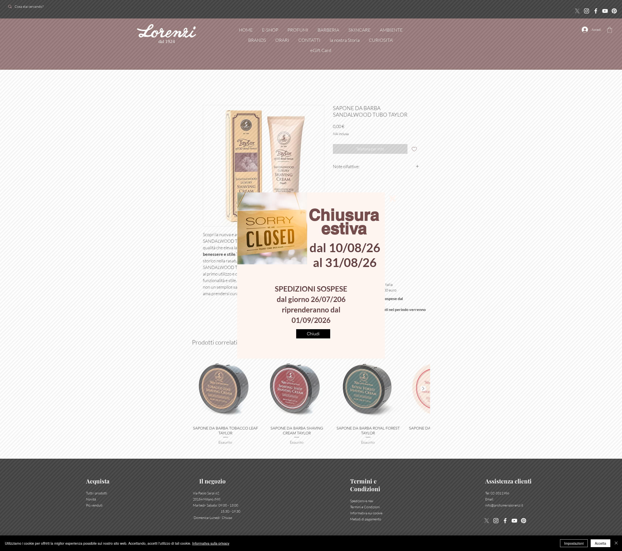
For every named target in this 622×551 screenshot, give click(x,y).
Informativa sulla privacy (210, 543)
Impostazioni (574, 543)
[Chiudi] (616, 543)
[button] (392, 198)
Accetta (600, 543)
